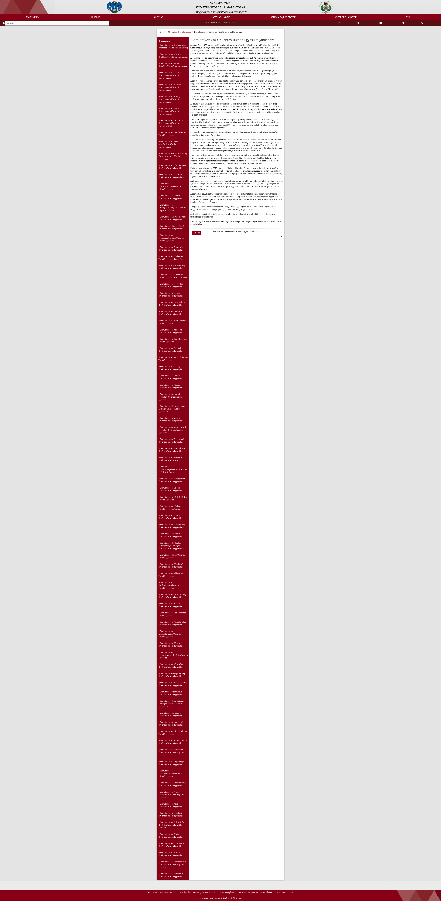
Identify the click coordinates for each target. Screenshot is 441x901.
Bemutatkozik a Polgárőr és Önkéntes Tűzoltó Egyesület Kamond (171, 825)
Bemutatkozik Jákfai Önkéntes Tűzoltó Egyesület (172, 556)
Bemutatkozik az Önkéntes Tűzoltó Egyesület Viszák (170, 507)
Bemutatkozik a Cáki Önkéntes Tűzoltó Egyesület (172, 133)
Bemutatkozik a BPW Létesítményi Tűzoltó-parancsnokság (168, 144)
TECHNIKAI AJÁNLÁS (227, 892)
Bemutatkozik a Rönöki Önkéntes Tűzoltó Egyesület (170, 377)
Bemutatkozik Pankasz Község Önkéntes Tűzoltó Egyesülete (172, 595)
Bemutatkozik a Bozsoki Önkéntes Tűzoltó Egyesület (170, 605)
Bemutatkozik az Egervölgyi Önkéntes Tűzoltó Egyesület (171, 763)
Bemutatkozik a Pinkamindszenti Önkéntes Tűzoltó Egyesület (170, 186)
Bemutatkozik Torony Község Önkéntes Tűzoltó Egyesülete (171, 267)
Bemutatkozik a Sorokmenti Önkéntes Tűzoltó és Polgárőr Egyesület (171, 752)
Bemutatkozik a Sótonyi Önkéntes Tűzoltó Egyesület (170, 644)
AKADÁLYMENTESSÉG (283, 892)
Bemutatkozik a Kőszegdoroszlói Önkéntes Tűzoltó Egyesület (170, 634)
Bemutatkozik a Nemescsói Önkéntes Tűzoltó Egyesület (170, 723)
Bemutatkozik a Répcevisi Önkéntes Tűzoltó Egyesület (170, 386)
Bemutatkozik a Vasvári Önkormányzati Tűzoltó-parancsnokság (169, 111)
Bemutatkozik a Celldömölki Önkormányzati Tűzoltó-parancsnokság (171, 123)
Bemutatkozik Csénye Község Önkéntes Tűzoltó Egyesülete (171, 526)
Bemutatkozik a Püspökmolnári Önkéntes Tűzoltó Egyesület (172, 623)
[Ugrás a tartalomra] (4, 1)
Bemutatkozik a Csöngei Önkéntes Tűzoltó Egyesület (170, 349)
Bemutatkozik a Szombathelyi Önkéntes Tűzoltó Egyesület (172, 784)
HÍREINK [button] (95, 17)
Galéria (197, 233)
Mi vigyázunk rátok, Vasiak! (179, 32)
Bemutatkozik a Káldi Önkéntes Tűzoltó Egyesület (172, 498)
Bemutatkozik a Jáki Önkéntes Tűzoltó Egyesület (171, 574)
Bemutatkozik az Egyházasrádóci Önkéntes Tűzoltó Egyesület (173, 655)
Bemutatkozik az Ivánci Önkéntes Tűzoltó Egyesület (170, 535)
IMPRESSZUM (166, 892)
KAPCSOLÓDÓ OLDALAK (247, 892)
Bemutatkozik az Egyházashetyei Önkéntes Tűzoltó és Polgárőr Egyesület (173, 469)
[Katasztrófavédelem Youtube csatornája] (380, 23)
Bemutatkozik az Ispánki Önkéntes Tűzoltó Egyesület (170, 714)
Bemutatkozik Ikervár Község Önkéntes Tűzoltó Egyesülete (171, 227)
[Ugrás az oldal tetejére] (191, 39)
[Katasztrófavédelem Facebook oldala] (339, 23)
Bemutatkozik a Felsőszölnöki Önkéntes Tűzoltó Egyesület (171, 303)
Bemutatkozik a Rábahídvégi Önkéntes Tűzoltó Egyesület (171, 565)
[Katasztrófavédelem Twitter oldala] (403, 23)
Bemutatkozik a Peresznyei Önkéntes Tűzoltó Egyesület (170, 875)
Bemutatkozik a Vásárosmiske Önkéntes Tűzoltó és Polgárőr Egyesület (172, 864)
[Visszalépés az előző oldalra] (282, 237)
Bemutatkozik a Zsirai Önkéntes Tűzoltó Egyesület (172, 340)
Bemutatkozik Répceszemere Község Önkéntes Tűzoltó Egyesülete (171, 409)
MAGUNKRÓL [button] (33, 17)
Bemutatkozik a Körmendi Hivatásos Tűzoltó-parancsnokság (173, 55)
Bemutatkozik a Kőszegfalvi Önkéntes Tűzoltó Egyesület (171, 665)
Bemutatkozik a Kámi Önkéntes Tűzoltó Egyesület (172, 322)
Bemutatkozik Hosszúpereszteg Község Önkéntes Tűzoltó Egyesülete (172, 156)
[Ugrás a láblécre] (7, 1)
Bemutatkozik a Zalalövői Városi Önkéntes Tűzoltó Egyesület (173, 684)
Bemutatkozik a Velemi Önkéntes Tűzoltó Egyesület (170, 489)
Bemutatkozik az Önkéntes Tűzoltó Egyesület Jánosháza (170, 257)
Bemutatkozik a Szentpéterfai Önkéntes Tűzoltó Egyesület (171, 449)
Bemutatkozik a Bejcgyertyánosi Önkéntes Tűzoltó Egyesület (173, 440)
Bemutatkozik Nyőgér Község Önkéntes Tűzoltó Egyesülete (171, 674)
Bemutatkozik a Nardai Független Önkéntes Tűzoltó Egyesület (170, 397)
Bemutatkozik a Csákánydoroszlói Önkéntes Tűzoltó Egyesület (170, 774)
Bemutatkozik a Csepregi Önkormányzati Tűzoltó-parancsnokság (169, 75)
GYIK (408, 17)
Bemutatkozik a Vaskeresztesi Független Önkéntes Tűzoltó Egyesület (172, 430)
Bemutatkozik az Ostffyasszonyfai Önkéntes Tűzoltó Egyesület (169, 585)
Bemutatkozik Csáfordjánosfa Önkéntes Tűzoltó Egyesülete (171, 844)
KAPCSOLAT (153, 892)
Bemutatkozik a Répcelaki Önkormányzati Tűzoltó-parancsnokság (170, 87)
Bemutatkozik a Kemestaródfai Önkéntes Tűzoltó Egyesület (172, 741)
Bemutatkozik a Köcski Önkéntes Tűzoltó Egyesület (170, 805)
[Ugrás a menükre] (2, 1)
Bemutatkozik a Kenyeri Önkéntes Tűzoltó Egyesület (170, 294)
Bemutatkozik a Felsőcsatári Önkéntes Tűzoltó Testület (171, 459)
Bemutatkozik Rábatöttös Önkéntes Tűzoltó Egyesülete (171, 312)
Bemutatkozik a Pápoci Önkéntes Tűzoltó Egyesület (170, 197)
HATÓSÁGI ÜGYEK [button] (220, 17)
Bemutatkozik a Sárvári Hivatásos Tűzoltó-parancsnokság (173, 64)
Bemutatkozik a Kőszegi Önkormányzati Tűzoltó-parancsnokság (169, 99)
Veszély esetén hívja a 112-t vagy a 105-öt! (220, 22)
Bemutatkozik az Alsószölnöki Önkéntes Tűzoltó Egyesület (172, 218)
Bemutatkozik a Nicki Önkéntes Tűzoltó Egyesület (172, 732)
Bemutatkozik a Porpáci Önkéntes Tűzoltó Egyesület (170, 854)
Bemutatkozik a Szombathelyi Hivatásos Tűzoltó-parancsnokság (173, 46)
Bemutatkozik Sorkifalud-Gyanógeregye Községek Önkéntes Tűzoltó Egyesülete (171, 546)
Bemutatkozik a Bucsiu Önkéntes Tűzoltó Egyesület (170, 516)
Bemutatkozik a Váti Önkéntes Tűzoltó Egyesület (172, 614)
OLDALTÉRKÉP (266, 892)
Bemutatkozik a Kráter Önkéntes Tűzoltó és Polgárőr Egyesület (171, 795)
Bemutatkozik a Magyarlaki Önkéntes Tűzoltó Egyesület (170, 285)
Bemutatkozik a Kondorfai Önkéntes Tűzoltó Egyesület (170, 331)
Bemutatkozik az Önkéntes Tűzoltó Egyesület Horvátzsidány (172, 276)
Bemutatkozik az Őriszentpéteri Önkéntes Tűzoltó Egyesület (172, 166)
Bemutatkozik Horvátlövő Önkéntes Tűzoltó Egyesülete (171, 693)
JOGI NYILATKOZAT (208, 892)
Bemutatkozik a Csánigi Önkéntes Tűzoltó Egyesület (170, 368)
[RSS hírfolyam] (422, 23)
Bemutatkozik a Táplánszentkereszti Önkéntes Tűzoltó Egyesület (171, 238)
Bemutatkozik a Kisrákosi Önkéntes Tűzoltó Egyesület (170, 814)
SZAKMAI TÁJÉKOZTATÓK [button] (283, 17)
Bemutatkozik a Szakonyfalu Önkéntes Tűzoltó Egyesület (171, 248)
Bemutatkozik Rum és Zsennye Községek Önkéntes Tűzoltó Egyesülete (172, 704)
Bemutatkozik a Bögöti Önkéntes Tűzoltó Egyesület (170, 835)
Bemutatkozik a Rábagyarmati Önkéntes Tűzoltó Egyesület (172, 480)
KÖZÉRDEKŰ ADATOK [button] (346, 17)
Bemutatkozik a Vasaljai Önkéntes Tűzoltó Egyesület (170, 419)
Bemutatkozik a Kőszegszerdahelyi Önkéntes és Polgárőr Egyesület (172, 208)
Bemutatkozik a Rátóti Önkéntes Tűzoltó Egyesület (173, 358)
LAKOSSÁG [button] (158, 17)
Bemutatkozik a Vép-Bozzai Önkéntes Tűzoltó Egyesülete (171, 176)
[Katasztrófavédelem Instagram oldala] (358, 23)
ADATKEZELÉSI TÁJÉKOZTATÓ (186, 892)
